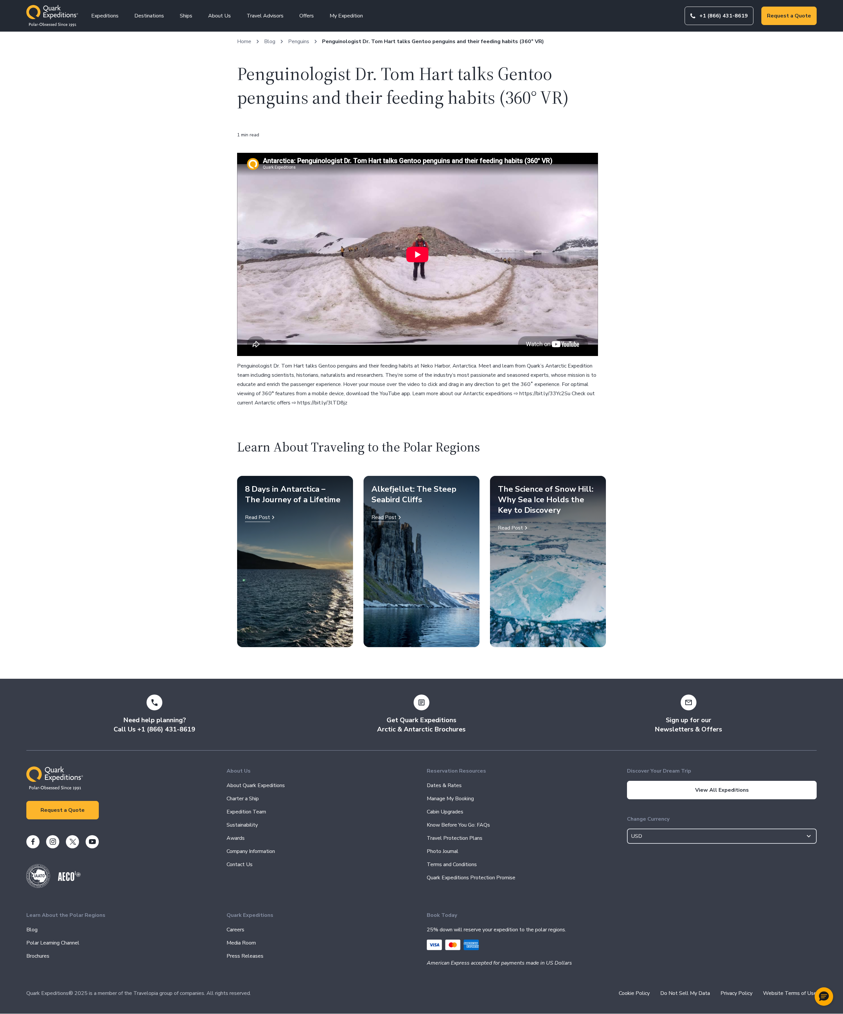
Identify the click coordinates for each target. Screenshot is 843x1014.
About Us (219, 15)
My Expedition (346, 15)
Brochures (37, 956)
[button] (824, 996)
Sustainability (242, 825)
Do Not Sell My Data (685, 993)
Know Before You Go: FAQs (458, 825)
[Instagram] (52, 841)
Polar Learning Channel (52, 942)
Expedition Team (246, 811)
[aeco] (69, 879)
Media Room (241, 942)
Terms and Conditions (452, 864)
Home (244, 41)
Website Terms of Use (790, 993)
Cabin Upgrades (445, 811)
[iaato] (38, 886)
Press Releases (245, 956)
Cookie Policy (634, 993)
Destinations (149, 15)
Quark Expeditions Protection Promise (471, 877)
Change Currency (648, 819)
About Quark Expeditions (256, 785)
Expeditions (105, 15)
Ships (186, 15)
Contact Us (240, 864)
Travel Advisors (265, 15)
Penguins (298, 41)
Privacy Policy (736, 993)
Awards (236, 838)
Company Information (251, 851)
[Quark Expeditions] (52, 16)
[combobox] (722, 836)
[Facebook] (33, 841)
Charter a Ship (243, 798)
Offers (306, 15)
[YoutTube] (92, 841)
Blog (269, 41)
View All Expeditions (722, 790)
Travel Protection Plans (454, 838)
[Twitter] (72, 841)
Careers (235, 929)
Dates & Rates (444, 785)
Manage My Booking (450, 798)
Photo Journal (442, 851)
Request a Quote (789, 15)
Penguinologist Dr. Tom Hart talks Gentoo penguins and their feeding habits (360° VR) (433, 41)
